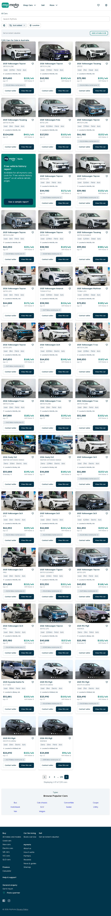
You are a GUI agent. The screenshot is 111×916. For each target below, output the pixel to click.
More (52, 5)
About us (27, 848)
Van (15, 811)
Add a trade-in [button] (98, 33)
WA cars (6, 852)
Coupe (95, 803)
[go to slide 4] (20, 59)
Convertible (69, 803)
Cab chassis (42, 803)
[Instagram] (9, 900)
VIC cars (6, 856)
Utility (95, 807)
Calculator (7, 871)
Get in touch (8, 889)
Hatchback (15, 807)
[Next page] (66, 777)
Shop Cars (28, 5)
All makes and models (12, 837)
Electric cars (8, 848)
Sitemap (27, 867)
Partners (27, 856)
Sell (43, 5)
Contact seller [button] (10, 91)
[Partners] (106, 5)
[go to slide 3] (18, 59)
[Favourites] (98, 5)
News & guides (30, 863)
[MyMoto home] (10, 5)
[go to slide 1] (14, 59)
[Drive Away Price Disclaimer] (11, 474)
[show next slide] (32, 53)
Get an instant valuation (49, 837)
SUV (42, 807)
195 (61, 777)
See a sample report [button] (18, 202)
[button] (4, 25)
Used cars (7, 841)
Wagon (42, 811)
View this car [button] (26, 91)
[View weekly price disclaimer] (33, 81)
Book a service (30, 837)
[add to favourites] (33, 64)
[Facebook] (4, 900)
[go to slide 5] (22, 59)
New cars (7, 844)
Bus (15, 803)
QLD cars (7, 859)
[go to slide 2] (16, 59)
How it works (29, 852)
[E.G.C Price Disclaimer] (7, 81)
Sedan (69, 807)
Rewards (27, 860)
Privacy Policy (22, 909)
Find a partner (13, 893)
